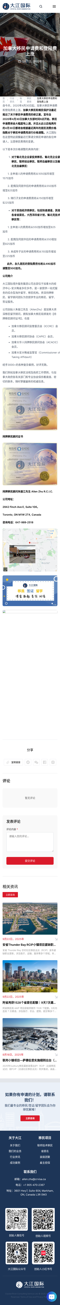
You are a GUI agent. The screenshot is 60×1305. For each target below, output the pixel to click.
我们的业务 (15, 1151)
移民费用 (29, 100)
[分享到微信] (28, 762)
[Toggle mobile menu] (54, 6)
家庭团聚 (45, 1156)
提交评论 (30, 861)
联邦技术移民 (45, 1145)
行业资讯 (12, 100)
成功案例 (15, 1162)
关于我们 (15, 1145)
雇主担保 (45, 1162)
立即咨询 (10, 894)
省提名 (45, 1151)
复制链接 (15, 762)
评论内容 (12, 829)
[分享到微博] (36, 762)
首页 (4, 100)
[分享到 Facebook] (44, 762)
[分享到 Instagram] (53, 762)
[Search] (41, 6)
